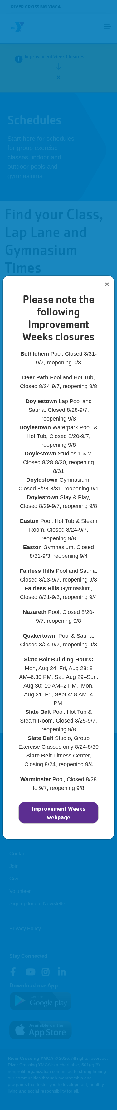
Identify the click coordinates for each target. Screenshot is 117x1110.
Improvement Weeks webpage (58, 812)
